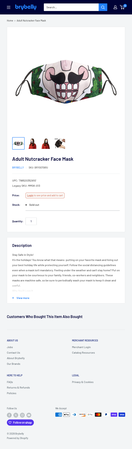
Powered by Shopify (17, 438)
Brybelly (18, 167)
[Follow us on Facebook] (9, 415)
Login (30, 195)
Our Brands (13, 363)
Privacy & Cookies (83, 382)
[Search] (103, 7)
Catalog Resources (83, 352)
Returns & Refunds (18, 387)
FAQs (10, 382)
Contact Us (13, 352)
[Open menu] (8, 7)
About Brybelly (16, 358)
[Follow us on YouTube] (28, 415)
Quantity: (17, 221)
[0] (122, 7)
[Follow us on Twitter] (15, 415)
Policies (11, 393)
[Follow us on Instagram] (22, 415)
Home (10, 20)
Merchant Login (81, 347)
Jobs (10, 347)
